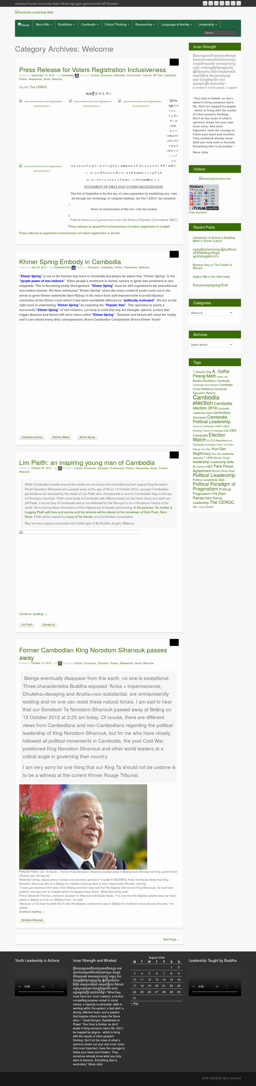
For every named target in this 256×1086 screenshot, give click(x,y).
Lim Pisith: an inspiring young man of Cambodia (87, 462)
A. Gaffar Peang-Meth (211, 373)
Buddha (198, 381)
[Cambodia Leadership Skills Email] (210, 3)
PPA (214, 493)
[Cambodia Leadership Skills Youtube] (216, 3)
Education (120, 75)
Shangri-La (49, 624)
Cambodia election (31, 437)
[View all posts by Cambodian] (77, 75)
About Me (43, 24)
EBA (226, 430)
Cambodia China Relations (213, 386)
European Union (214, 444)
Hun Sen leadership (222, 454)
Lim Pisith (26, 624)
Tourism (163, 468)
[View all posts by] (60, 468)
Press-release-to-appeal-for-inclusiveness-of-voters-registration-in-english (119, 226)
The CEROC (38, 87)
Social (47, 79)
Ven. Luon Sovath (203, 507)
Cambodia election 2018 (212, 405)
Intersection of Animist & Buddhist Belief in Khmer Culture (214, 239)
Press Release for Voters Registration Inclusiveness (92, 69)
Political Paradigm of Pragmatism (214, 486)
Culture (95, 75)
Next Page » (171, 939)
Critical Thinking (116, 24)
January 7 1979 (203, 458)
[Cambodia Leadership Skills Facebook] (227, 3)
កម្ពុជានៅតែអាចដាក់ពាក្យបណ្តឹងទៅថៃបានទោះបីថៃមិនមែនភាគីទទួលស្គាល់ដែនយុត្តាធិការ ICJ (214, 252)
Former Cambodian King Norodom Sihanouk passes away (93, 653)
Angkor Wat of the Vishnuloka (211, 276)
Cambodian (67, 75)
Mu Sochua (199, 466)
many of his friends (79, 516)
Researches (144, 24)
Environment (134, 75)
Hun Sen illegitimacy (209, 451)
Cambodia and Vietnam (206, 384)
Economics (107, 75)
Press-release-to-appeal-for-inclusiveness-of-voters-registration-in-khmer (69, 233)
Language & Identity (175, 24)
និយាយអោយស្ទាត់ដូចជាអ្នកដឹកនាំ (210, 285)
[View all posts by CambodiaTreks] (74, 267)
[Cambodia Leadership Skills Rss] (205, 3)
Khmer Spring (87, 437)
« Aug (134, 1003)
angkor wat (222, 376)
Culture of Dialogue (212, 430)
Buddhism (65, 24)
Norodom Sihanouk (32, 920)
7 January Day (202, 372)
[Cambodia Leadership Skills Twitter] (238, 3)
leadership (201, 461)
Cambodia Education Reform (210, 391)
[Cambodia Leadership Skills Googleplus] (222, 3)
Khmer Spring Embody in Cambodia (70, 261)
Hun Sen (206, 449)
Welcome (57, 79)
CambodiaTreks (62, 267)
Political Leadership (214, 474)
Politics (23, 79)
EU (208, 440)
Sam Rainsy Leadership (208, 500)
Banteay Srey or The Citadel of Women (212, 266)
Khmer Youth (221, 458)
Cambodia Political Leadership (211, 419)
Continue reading (33, 613)
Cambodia (88, 24)
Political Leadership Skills (209, 480)
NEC (210, 466)
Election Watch (61, 437)
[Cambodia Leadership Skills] (34, 12)
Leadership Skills (222, 462)
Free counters (198, 212)
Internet (147, 75)
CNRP (218, 426)
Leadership (206, 24)
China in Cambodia (203, 426)
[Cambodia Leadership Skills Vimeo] (233, 3)
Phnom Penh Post (223, 471)
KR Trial (157, 75)
